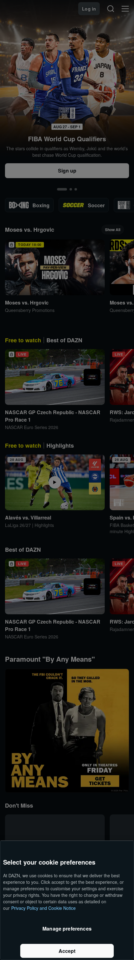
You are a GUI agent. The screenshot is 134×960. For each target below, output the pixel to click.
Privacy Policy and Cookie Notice (43, 908)
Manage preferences (67, 928)
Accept (67, 950)
